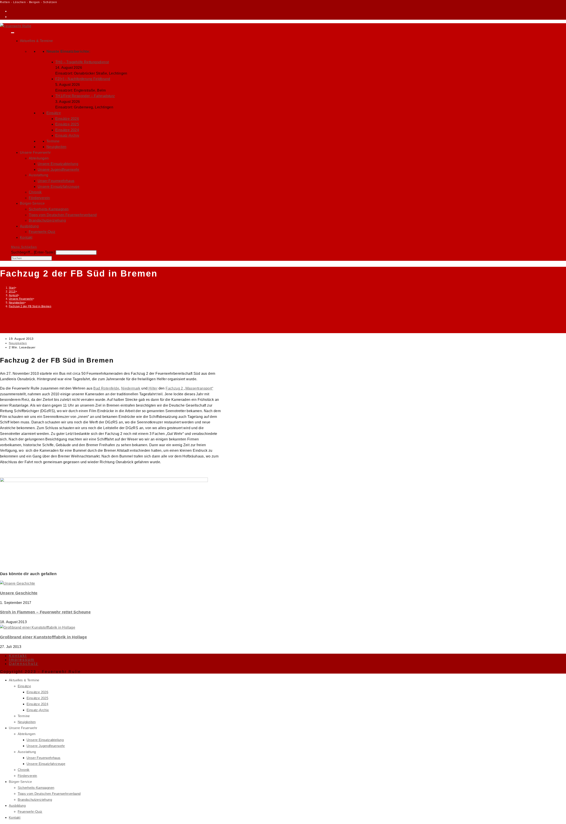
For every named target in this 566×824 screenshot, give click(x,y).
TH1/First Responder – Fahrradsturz (85, 96)
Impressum (21, 659)
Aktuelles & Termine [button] (36, 41)
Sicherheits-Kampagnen (49, 209)
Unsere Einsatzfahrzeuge (58, 186)
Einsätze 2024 (67, 130)
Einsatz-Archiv (67, 135)
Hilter (152, 388)
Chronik (35, 192)
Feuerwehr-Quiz (42, 232)
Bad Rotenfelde (106, 388)
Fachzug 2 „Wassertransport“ (189, 388)
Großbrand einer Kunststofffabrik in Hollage (43, 637)
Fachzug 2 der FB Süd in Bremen (30, 306)
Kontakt (26, 237)
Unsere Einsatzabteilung (58, 164)
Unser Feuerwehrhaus (56, 181)
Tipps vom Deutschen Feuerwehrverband (63, 215)
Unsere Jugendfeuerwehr (58, 169)
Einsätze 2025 (67, 124)
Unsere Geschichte (19, 593)
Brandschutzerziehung (47, 220)
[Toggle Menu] (12, 32)
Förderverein (39, 198)
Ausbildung (29, 226)
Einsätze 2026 (67, 119)
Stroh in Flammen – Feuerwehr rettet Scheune (45, 612)
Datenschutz (23, 663)
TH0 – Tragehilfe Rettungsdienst (82, 62)
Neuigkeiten (56, 147)
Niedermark (130, 388)
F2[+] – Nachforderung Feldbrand (82, 79)
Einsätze (53, 113)
